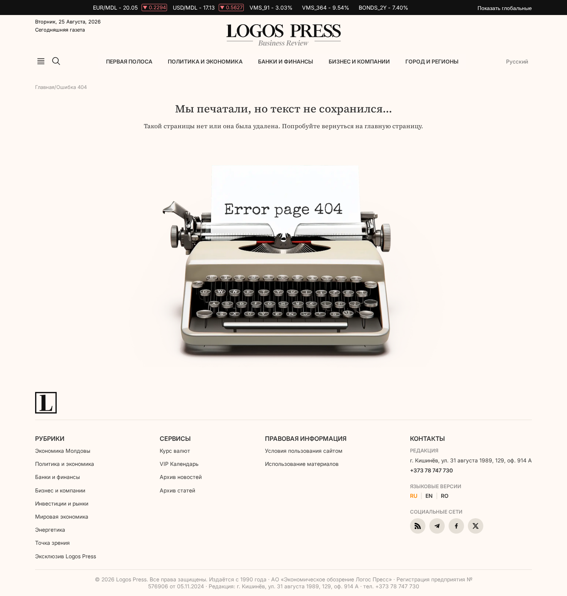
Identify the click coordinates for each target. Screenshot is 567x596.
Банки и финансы (285, 61)
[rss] (417, 526)
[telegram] (437, 526)
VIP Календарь (179, 463)
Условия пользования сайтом (304, 450)
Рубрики (49, 438)
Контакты (427, 438)
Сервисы (175, 438)
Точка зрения (52, 542)
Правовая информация (305, 438)
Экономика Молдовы (62, 450)
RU (413, 496)
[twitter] (475, 526)
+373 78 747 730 (431, 470)
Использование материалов (302, 463)
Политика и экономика (205, 61)
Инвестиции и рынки (61, 503)
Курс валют (175, 450)
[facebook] (456, 526)
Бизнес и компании (359, 61)
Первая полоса (129, 61)
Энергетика (50, 529)
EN (429, 496)
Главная (44, 87)
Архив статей (177, 490)
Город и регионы (432, 61)
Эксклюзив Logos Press (65, 556)
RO (445, 496)
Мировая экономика (61, 516)
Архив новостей (181, 477)
